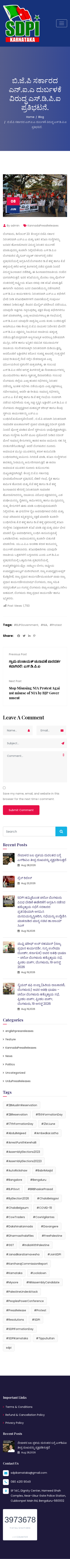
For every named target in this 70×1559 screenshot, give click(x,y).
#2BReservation (17, 1114)
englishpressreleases (19, 1031)
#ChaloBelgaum (17, 1208)
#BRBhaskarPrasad (40, 1189)
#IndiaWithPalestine (35, 1245)
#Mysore (12, 1282)
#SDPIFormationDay (19, 1329)
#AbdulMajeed (16, 1133)
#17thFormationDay (19, 1124)
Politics (10, 1064)
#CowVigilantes (43, 1217)
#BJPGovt (13, 1189)
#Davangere (49, 1226)
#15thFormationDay (49, 1114)
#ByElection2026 (17, 1198)
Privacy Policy (14, 1423)
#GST (10, 1245)
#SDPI (36, 1320)
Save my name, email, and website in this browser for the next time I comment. (31, 796)
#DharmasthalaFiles (20, 1236)
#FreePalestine (52, 1236)
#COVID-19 (44, 1208)
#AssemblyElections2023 (23, 1152)
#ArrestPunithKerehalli (21, 1142)
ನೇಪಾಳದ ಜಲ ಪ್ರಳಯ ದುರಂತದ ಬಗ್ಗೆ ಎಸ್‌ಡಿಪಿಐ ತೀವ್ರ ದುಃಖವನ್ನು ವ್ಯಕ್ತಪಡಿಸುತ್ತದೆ (42, 857)
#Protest (56, 625)
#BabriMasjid (44, 1170)
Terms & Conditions (18, 1407)
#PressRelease (16, 1310)
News (8, 1056)
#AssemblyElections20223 (24, 1161)
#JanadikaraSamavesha (22, 1254)
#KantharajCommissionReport (27, 1264)
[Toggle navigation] (61, 23)
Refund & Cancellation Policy (25, 1415)
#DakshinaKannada (19, 1226)
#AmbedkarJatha (46, 1133)
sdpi (8, 1348)
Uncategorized (15, 1073)
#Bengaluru (38, 1180)
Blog (41, 117)
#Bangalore (14, 1180)
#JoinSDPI (54, 1254)
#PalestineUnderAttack (22, 1292)
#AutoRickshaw (16, 1170)
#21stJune (48, 1124)
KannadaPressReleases (43, 225)
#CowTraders (15, 1217)
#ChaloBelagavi (48, 1198)
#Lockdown (38, 1273)
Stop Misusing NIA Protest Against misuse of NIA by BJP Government (34, 693)
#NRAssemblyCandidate (43, 1282)
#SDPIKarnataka (17, 1338)
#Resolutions (15, 1320)
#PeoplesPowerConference (25, 1301)
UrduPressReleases (18, 1081)
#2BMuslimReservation (21, 1105)
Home (30, 117)
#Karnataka (14, 1273)
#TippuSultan (45, 1338)
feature (10, 1039)
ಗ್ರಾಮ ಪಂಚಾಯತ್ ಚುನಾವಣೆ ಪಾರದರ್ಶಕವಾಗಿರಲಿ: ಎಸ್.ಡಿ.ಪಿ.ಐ (34, 663)
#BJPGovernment (26, 625)
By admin (12, 225)
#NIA (44, 625)
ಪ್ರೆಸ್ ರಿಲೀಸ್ (25, 878)
